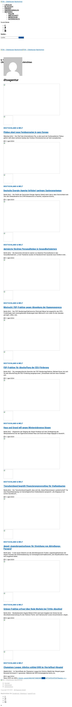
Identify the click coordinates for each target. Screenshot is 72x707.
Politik (11, 14)
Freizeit (7, 8)
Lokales (8, 5)
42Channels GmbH (20, 690)
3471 (47, 678)
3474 (57, 678)
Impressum (12, 17)
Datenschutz (14, 19)
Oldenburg (23, 693)
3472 (50, 678)
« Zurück (20, 678)
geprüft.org (31, 693)
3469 (40, 678)
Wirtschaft (13, 15)
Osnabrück (15, 693)
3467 (33, 678)
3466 (30, 678)
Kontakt (7, 683)
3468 (36, 678)
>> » (65, 678)
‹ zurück (25, 678)
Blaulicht (8, 6)
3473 (53, 678)
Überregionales (11, 10)
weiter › (61, 678)
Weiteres (8, 12)
